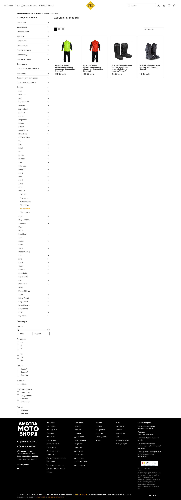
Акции (98, 440)
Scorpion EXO (23, 102)
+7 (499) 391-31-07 (27, 441)
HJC (20, 98)
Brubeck (21, 112)
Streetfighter (23, 273)
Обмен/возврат (121, 444)
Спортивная (78, 444)
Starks (20, 116)
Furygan (21, 105)
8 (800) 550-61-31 (26, 446)
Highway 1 (22, 284)
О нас (118, 423)
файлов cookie (81, 494)
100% (20, 248)
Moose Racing (24, 252)
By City (21, 155)
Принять (153, 495)
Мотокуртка (22, 27)
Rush (20, 312)
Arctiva (21, 241)
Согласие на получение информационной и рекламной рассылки (149, 446)
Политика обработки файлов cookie (148, 439)
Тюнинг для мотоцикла (26, 82)
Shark (20, 294)
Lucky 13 (21, 169)
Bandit (20, 148)
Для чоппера (79, 437)
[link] (149, 464)
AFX (20, 187)
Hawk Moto (23, 130)
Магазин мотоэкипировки (25, 13)
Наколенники (25, 201)
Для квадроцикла (80, 461)
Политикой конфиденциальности (50, 497)
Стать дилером (101, 437)
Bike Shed (22, 234)
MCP (20, 216)
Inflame (21, 123)
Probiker (21, 270)
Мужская (77, 426)
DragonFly (22, 120)
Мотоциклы (21, 73)
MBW (20, 176)
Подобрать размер (122, 440)
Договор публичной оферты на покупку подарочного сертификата (149, 454)
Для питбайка (79, 454)
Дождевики (25, 209)
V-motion (22, 223)
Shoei (20, 180)
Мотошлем (21, 22)
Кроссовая (78, 447)
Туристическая (80, 440)
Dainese (21, 159)
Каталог (99, 423)
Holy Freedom (24, 220)
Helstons (21, 95)
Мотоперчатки (23, 32)
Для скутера (79, 458)
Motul (20, 227)
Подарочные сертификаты (28, 68)
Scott (20, 173)
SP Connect (23, 309)
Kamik (20, 262)
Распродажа (100, 430)
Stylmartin (22, 316)
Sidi (19, 255)
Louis (20, 287)
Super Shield (23, 277)
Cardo (20, 245)
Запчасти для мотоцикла (27, 78)
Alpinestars (22, 109)
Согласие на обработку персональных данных (146, 427)
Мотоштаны (22, 41)
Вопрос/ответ (121, 433)
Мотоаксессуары (24, 59)
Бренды (38, 13)
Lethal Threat (23, 298)
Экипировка (22, 64)
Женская (77, 430)
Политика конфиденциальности (146, 433)
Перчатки (24, 198)
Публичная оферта (144, 423)
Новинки (99, 426)
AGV (20, 162)
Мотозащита (22, 45)
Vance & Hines (24, 291)
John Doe (22, 166)
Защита (23, 194)
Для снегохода (79, 465)
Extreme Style (24, 137)
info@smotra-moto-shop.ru (26, 459)
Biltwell (21, 127)
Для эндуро (78, 451)
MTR (20, 280)
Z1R (19, 144)
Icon (20, 91)
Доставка (99, 433)
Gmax (20, 266)
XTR (20, 259)
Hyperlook (22, 134)
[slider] (17, 329)
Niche (20, 230)
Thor (20, 141)
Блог (117, 437)
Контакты (119, 430)
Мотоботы (21, 36)
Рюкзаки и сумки (24, 50)
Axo (20, 238)
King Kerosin (23, 302)
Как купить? (120, 426)
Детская (77, 433)
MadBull (46, 13)
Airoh (20, 184)
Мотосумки (25, 212)
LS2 (19, 152)
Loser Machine (24, 305)
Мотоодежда (22, 55)
